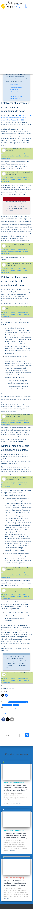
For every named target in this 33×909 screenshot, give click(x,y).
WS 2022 (16, 705)
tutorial (4, 714)
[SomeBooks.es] (14, 37)
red (24, 711)
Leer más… (18, 803)
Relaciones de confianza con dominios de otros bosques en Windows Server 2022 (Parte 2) (15, 835)
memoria (4, 711)
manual (27, 708)
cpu (16, 708)
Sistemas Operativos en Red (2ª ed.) (18, 702)
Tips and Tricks (7, 705)
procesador (19, 711)
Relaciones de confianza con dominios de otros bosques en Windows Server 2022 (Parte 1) (15, 883)
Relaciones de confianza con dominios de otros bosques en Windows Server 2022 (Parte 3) (15, 788)
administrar (10, 708)
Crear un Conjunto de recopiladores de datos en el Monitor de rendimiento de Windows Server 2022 (16, 118)
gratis (22, 708)
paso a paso (11, 711)
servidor (28, 711)
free (19, 708)
